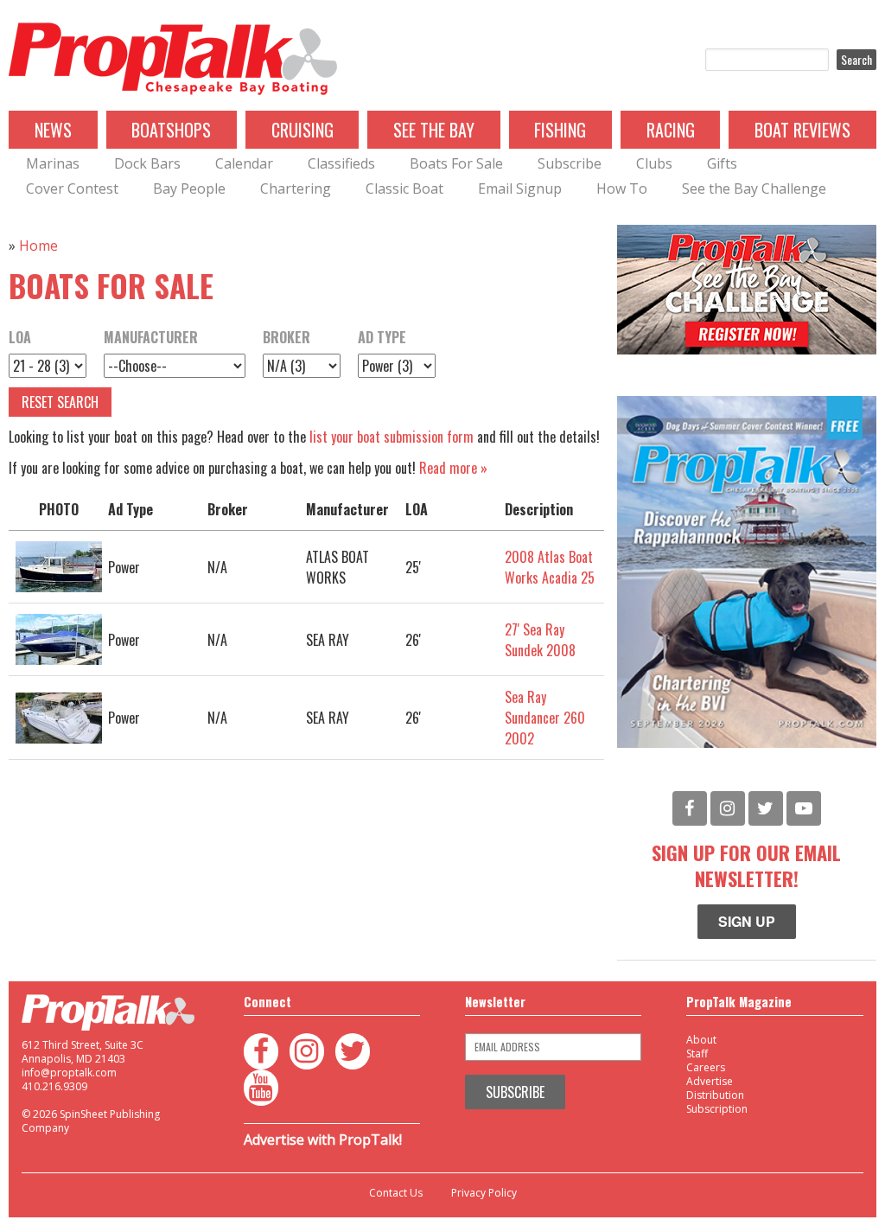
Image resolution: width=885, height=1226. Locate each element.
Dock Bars (147, 163)
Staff (697, 1053)
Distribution (715, 1095)
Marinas (53, 163)
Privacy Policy (484, 1193)
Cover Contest (72, 188)
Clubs (654, 163)
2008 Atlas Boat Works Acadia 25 (550, 567)
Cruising (302, 130)
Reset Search (60, 402)
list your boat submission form (391, 436)
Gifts (722, 163)
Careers (705, 1067)
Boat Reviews (802, 130)
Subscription (717, 1108)
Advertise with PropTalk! (323, 1139)
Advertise (709, 1081)
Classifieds (341, 163)
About (701, 1039)
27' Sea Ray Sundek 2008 (540, 640)
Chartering (295, 188)
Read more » (453, 467)
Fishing (560, 130)
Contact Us (396, 1193)
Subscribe (570, 163)
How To (621, 188)
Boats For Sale (456, 163)
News (53, 130)
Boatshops (171, 130)
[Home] (173, 59)
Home (38, 245)
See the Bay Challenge (754, 188)
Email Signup (520, 188)
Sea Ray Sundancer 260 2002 (545, 717)
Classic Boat (404, 188)
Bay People (189, 188)
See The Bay (433, 130)
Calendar (244, 163)
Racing (670, 130)
